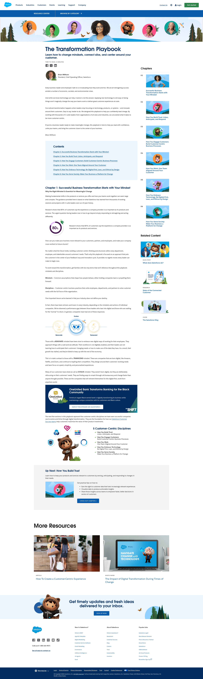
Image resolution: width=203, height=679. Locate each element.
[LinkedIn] (55, 65)
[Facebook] (47, 65)
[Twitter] (51, 65)
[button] (71, 13)
